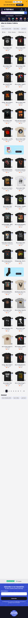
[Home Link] (9, 9)
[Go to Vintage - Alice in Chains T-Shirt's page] (7, 358)
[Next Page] (24, 391)
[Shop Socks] (14, 276)
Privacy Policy (17, 601)
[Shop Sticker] (14, 154)
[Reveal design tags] (11, 45)
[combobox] (12, 12)
